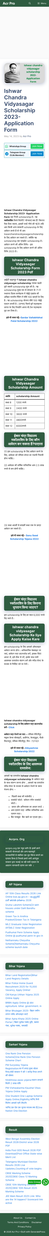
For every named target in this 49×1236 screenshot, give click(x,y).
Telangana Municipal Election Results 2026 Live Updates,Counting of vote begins (23, 1165)
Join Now (37, 146)
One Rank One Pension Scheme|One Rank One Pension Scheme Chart (22, 1057)
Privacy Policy (24, 1226)
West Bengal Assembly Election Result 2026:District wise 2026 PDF (22, 1142)
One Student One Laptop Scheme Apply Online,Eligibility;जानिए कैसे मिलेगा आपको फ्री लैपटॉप (23, 1099)
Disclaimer (37, 1222)
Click (11, 727)
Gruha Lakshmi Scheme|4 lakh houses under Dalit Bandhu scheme (22, 908)
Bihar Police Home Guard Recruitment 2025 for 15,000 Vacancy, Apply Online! (21, 986)
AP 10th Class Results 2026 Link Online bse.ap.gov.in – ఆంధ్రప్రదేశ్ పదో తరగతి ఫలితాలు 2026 (23, 897)
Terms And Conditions (18, 1222)
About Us (17, 1218)
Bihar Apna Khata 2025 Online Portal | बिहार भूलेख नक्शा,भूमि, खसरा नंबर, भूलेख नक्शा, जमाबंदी (22, 1022)
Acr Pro (9, 3)
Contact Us (30, 1218)
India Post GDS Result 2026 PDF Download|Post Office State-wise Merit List (23, 1154)
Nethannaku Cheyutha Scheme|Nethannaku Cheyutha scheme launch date (22, 944)
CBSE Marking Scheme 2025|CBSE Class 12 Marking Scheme (21, 1176)
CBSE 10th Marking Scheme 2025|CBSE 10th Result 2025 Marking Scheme (21, 1188)
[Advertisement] (24, 33)
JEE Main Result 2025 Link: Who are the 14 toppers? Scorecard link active (24, 1199)
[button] (29, 3)
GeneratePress (38, 1231)
